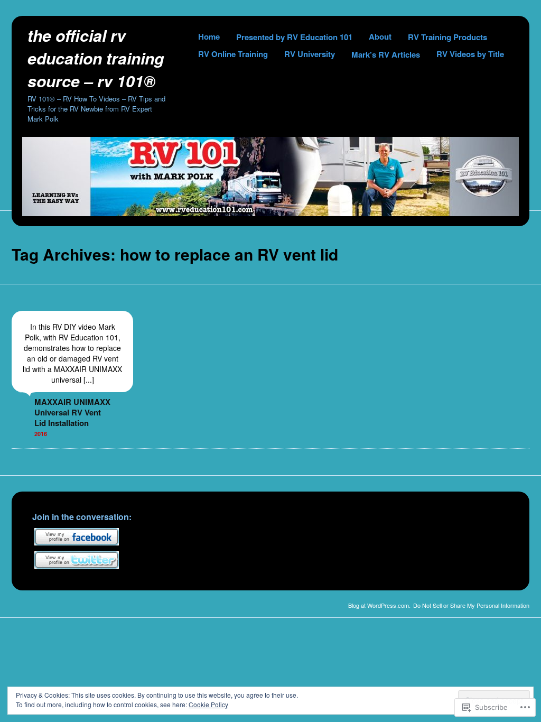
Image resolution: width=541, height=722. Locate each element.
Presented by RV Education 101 (294, 37)
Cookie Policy (208, 704)
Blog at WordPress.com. (379, 605)
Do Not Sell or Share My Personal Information (471, 605)
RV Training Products (447, 37)
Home (209, 36)
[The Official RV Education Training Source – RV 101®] (270, 213)
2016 (40, 434)
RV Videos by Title (470, 54)
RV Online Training (233, 54)
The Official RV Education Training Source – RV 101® (95, 58)
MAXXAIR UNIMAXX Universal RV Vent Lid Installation (72, 412)
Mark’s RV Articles (385, 54)
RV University (309, 54)
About (380, 36)
